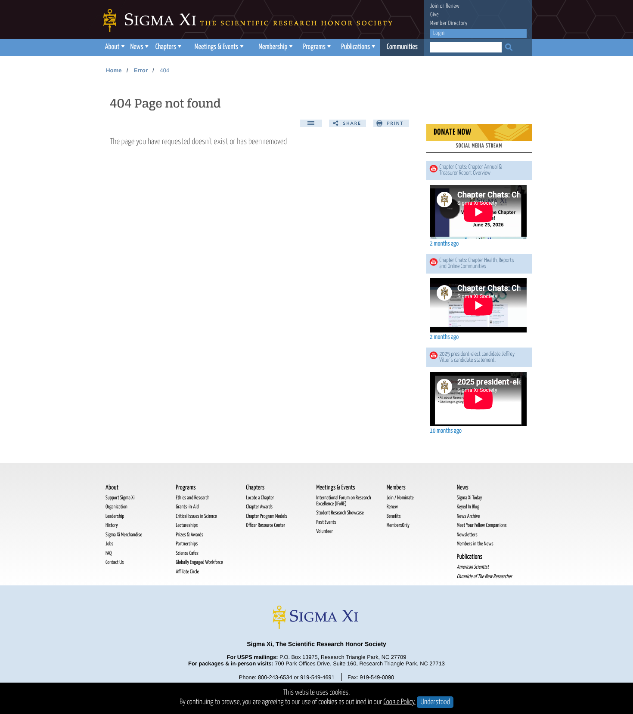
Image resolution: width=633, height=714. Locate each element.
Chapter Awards (259, 507)
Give (434, 15)
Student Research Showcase (339, 513)
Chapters (165, 47)
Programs (314, 47)
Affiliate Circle (187, 572)
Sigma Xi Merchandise (124, 535)
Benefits (394, 516)
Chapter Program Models (266, 516)
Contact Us (115, 562)
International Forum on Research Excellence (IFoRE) (343, 501)
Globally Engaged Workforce (199, 562)
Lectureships (187, 525)
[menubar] (262, 47)
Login (438, 33)
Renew (452, 6)
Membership (272, 47)
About (112, 47)
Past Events (326, 522)
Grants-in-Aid (187, 507)
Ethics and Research (192, 498)
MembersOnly (398, 525)
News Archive (468, 516)
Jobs (109, 544)
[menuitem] (114, 47)
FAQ (109, 553)
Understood (435, 702)
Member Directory (449, 23)
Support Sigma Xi (120, 498)
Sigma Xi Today (469, 498)
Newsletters (467, 535)
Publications (355, 47)
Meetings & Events (217, 47)
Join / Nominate (400, 498)
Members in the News (475, 544)
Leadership (115, 516)
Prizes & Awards (189, 535)
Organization (116, 507)
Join (434, 6)
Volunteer (324, 531)
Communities (402, 47)
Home (114, 70)
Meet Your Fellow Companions (482, 525)
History (112, 525)
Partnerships (187, 544)
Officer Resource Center (265, 525)
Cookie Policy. (400, 702)
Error (141, 70)
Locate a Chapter (260, 498)
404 (164, 70)
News (136, 47)
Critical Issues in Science (196, 516)
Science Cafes (187, 553)
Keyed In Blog (468, 507)
